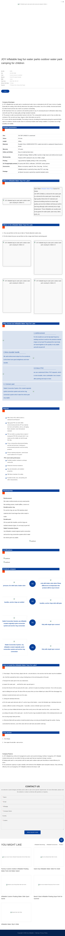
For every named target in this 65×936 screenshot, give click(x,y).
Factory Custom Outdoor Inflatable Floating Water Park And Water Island (14, 870)
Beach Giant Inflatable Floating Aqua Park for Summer (48, 897)
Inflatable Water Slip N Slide (10, 924)
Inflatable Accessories (52, 844)
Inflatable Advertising (40, 844)
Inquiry (5, 91)
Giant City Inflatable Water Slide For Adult (47, 869)
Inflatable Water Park (47, 188)
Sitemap (37, 933)
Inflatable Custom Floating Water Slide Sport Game (15, 897)
